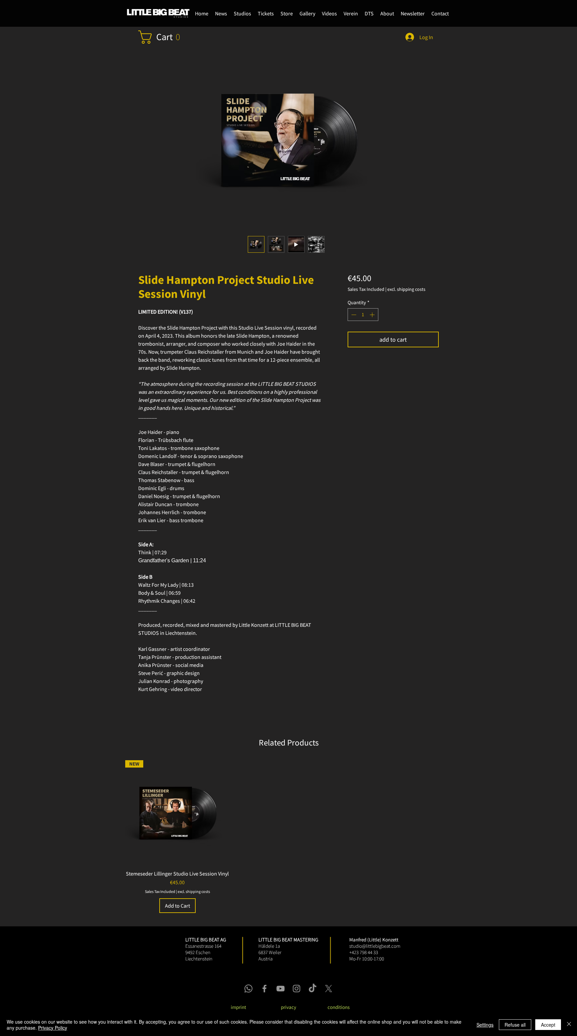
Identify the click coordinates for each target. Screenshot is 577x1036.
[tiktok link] (313, 989)
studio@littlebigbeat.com (374, 946)
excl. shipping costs (406, 289)
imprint (238, 1007)
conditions (339, 1007)
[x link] (329, 989)
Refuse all (515, 1024)
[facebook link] (264, 989)
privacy (288, 1007)
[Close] (569, 1025)
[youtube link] (280, 989)
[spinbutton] (362, 315)
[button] (286, 13)
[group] (288, 836)
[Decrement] (353, 315)
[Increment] (372, 315)
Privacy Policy (52, 1027)
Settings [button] (485, 1024)
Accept (548, 1024)
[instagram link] (297, 989)
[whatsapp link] (248, 989)
